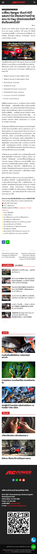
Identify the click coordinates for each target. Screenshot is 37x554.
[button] (3, 2)
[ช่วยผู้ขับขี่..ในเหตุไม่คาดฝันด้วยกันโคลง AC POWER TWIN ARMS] (18, 395)
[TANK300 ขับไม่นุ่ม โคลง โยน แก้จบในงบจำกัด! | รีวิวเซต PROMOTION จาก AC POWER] (6, 315)
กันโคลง (9, 552)
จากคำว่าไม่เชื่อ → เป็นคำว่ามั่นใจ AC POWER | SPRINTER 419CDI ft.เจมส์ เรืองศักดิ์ (23, 306)
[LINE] (8, 242)
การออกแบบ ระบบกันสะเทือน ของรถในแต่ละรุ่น (18, 381)
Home (3, 6)
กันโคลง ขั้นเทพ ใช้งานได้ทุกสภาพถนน (16, 458)
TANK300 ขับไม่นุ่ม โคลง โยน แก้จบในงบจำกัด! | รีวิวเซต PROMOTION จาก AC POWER (23, 315)
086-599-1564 (15, 503)
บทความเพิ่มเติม (19, 265)
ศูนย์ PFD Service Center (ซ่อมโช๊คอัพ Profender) (18, 546)
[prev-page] (3, 322)
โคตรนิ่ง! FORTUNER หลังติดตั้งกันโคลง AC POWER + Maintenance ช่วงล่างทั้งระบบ (23, 289)
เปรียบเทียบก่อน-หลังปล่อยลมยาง (15, 435)
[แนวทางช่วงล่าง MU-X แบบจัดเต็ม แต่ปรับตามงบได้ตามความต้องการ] (6, 298)
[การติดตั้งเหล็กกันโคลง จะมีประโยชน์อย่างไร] (18, 344)
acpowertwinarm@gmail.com (16, 505)
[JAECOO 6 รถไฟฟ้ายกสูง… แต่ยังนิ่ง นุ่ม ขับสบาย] (6, 272)
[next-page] (6, 322)
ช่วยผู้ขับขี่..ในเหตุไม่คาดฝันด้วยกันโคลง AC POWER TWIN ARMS (18, 406)
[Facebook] (3, 242)
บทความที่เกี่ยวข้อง (8, 265)
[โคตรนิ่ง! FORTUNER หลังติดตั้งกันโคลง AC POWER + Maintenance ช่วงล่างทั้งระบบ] (6, 289)
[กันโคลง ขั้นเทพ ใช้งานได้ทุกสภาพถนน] (18, 448)
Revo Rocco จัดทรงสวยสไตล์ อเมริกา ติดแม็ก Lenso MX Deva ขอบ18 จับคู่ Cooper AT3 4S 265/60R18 (27, 256)
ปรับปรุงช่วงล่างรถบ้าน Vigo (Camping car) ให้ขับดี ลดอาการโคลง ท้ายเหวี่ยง (10, 255)
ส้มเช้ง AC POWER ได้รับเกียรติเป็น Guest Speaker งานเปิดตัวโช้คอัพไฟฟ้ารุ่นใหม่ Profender (23, 281)
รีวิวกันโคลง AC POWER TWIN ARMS (15, 6)
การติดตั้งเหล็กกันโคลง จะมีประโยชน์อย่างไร (16, 356)
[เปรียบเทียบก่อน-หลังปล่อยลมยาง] (18, 425)
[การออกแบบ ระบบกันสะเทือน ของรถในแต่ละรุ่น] (18, 369)
